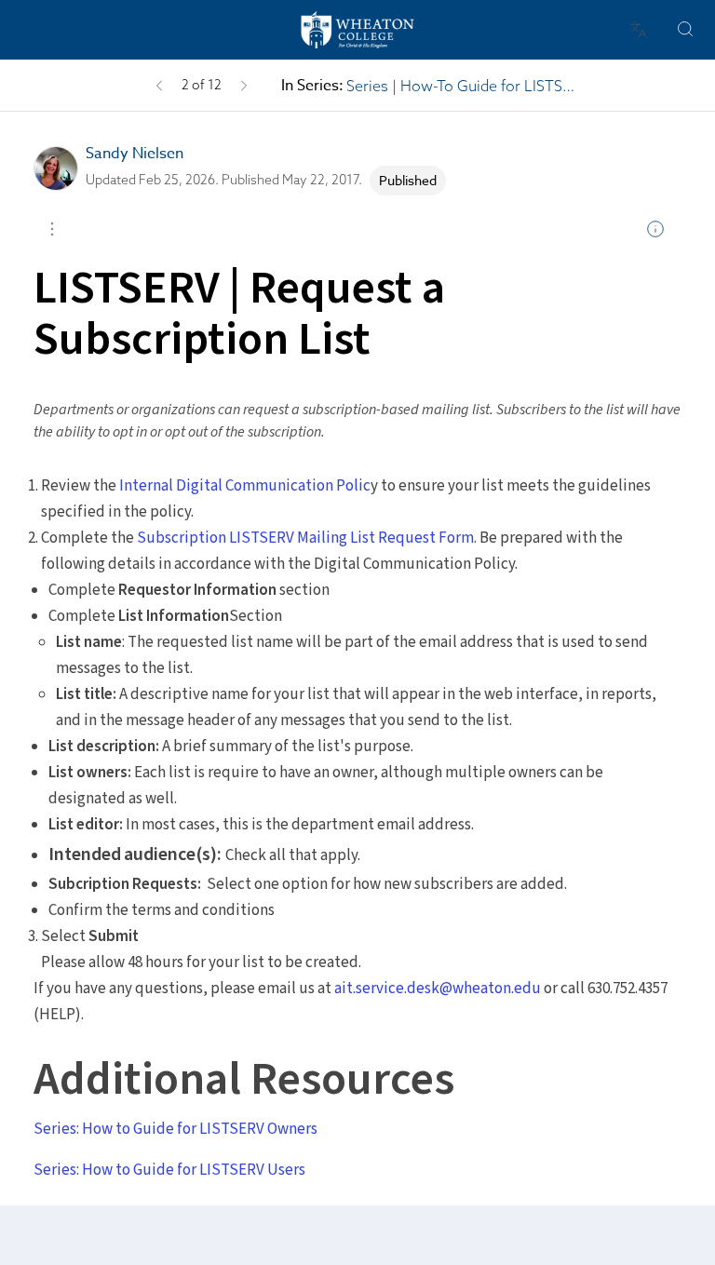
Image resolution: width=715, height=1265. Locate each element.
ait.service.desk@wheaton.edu (437, 988)
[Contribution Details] (655, 229)
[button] (159, 85)
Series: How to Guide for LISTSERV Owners (175, 1129)
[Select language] (638, 29)
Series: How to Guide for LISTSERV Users (169, 1170)
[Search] (685, 29)
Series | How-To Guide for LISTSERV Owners (462, 85)
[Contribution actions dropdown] (52, 229)
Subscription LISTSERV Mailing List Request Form (305, 538)
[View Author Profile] (56, 168)
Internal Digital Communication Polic (243, 486)
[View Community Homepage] (357, 30)
